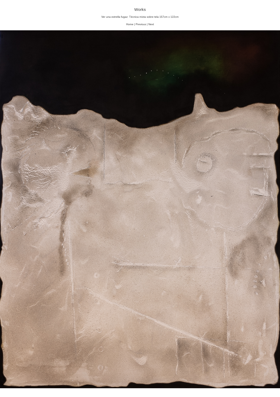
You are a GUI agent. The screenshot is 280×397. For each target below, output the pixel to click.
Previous (141, 24)
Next (151, 24)
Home (129, 24)
